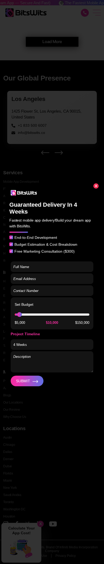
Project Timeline (25, 334)
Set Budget (24, 304)
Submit (23, 381)
